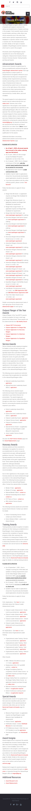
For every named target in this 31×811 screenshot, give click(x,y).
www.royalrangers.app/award (14, 215)
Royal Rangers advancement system (12, 70)
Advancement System (8, 140)
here (18, 602)
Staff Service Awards (16, 438)
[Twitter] (13, 2)
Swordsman (24, 732)
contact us (23, 492)
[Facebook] (9, 2)
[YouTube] (21, 2)
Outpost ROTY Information (13, 325)
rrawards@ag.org (7, 122)
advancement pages (8, 306)
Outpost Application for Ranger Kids (16, 327)
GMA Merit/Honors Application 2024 (18, 292)
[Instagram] (17, 2)
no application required (17, 688)
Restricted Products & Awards (19, 558)
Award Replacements (10, 441)
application (9, 383)
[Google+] (17, 804)
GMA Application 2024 (21, 290)
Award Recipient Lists (12, 781)
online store (5, 103)
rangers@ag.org (16, 773)
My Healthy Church (22, 321)
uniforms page (6, 763)
